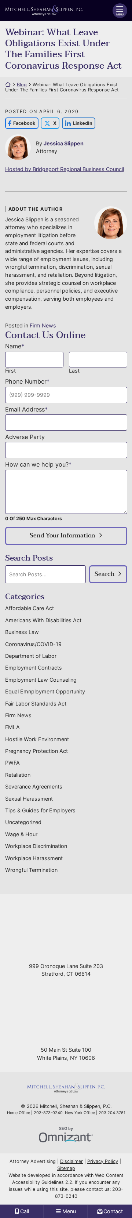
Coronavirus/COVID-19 (33, 644)
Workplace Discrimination (36, 846)
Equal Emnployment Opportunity (45, 691)
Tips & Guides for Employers (40, 810)
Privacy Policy (102, 1161)
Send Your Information (62, 535)
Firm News (43, 325)
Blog (22, 84)
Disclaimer (71, 1161)
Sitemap (66, 1168)
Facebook (20, 123)
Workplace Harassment (34, 858)
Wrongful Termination (31, 870)
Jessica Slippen (64, 143)
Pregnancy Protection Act (36, 751)
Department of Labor (30, 656)
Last (74, 370)
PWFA (12, 763)
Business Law (22, 632)
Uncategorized (23, 822)
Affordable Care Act (29, 608)
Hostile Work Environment (37, 739)
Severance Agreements (33, 786)
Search (105, 574)
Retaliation (17, 775)
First (10, 370)
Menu (120, 14)
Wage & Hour (21, 834)
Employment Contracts (33, 667)
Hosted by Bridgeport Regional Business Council (64, 169)
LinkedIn (77, 123)
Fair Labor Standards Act (35, 703)
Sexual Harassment (29, 798)
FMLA (12, 727)
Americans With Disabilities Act (43, 620)
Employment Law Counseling (41, 680)
